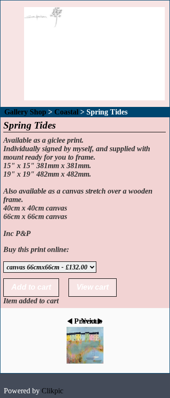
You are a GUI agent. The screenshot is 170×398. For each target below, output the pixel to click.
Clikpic (52, 391)
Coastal (66, 112)
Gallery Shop (25, 112)
